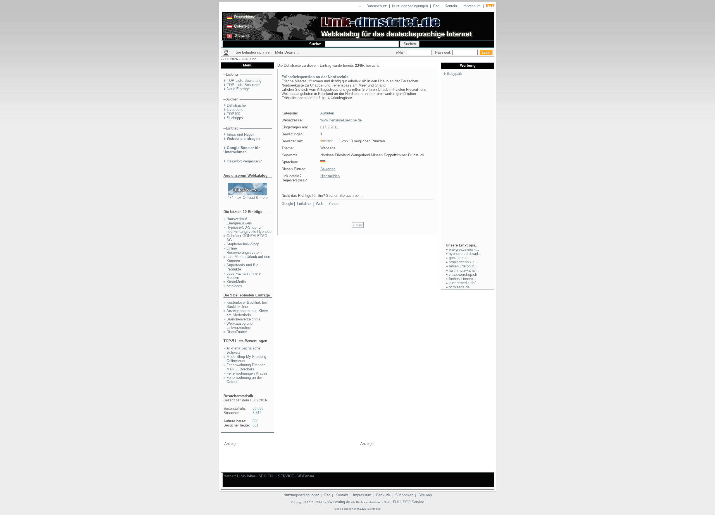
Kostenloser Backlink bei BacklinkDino (247, 304)
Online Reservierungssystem (244, 250)
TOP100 (233, 114)
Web (319, 204)
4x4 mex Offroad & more (248, 197)
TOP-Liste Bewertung (244, 80)
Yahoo (333, 204)
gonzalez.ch (458, 258)
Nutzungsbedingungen (410, 6)
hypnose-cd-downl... (465, 253)
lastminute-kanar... (464, 270)
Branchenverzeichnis (243, 319)
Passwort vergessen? (244, 161)
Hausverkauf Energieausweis (239, 221)
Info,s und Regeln (241, 134)
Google (287, 204)
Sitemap (425, 495)
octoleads (234, 286)
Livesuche (235, 109)
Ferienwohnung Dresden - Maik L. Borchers (247, 367)
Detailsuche (236, 105)
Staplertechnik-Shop (243, 244)
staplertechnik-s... (463, 262)
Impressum (472, 6)
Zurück (358, 225)
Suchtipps (235, 118)
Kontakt (451, 6)
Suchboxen (404, 495)
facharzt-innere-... (463, 279)
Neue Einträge (238, 89)
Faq (436, 6)
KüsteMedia (236, 282)
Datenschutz (376, 6)
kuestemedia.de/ (462, 283)
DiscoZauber (237, 332)
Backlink (383, 495)
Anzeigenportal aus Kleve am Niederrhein (247, 313)
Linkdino (304, 204)
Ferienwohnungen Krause (247, 373)
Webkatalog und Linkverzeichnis (239, 325)
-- (360, 6)
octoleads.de (459, 287)
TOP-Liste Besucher (243, 85)
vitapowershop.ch (463, 274)
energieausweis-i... (464, 249)
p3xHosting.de (338, 502)
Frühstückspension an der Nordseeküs (315, 77)
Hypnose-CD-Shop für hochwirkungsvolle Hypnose (249, 229)
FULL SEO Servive (408, 502)
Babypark (454, 73)
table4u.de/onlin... (463, 266)
